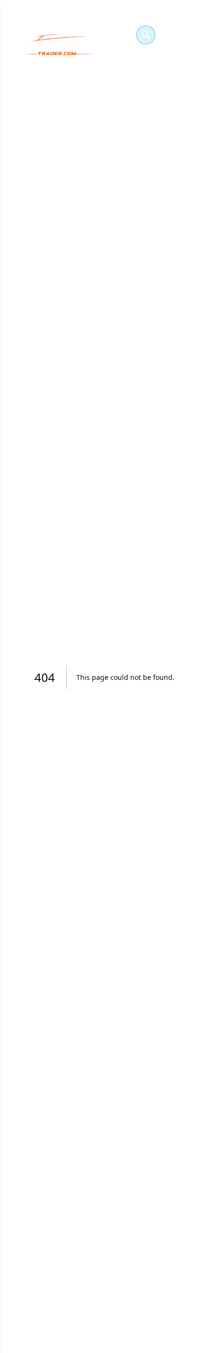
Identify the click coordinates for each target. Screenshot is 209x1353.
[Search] (146, 35)
